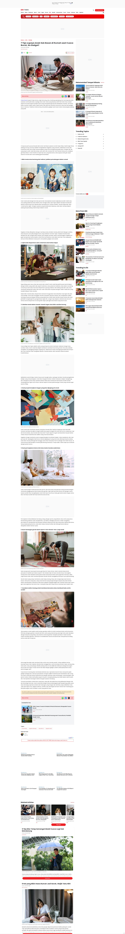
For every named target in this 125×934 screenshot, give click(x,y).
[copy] (72, 96)
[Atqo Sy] (22, 734)
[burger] (103, 12)
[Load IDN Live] (90, 201)
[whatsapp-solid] (63, 96)
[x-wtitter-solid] (69, 96)
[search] (93, 10)
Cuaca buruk (24, 100)
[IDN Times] (25, 10)
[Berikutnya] (74, 798)
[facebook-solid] (66, 96)
